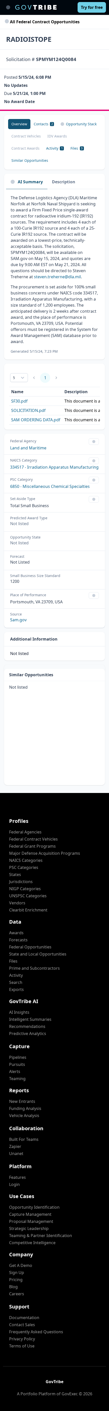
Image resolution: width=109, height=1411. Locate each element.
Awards (16, 933)
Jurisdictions (21, 881)
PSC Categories (23, 867)
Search (15, 982)
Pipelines (17, 1057)
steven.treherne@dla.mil (57, 277)
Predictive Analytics (27, 1033)
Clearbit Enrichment (28, 910)
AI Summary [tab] (30, 182)
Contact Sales (22, 1324)
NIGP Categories (25, 888)
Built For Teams (24, 1139)
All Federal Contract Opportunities (44, 22)
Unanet (16, 1153)
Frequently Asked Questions (36, 1332)
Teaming (17, 1078)
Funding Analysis (25, 1108)
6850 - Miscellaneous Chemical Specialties (50, 486)
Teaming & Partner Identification (40, 1235)
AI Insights (19, 1012)
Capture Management (30, 1214)
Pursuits (17, 1064)
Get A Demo (20, 1265)
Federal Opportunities (30, 947)
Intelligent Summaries (30, 1019)
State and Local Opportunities (37, 954)
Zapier (15, 1146)
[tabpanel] (54, 274)
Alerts (14, 1071)
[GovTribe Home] (36, 7)
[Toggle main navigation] (8, 7)
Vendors (17, 903)
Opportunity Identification (34, 1207)
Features (17, 1177)
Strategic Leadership (29, 1228)
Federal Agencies (25, 832)
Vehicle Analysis (24, 1115)
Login (14, 1184)
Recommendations (27, 1026)
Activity (16, 975)
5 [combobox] (14, 377)
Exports (16, 989)
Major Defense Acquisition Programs (44, 853)
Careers (16, 1294)
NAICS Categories (26, 860)
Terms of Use (21, 1346)
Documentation (24, 1317)
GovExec (70, 1394)
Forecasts (18, 940)
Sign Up (16, 1272)
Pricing (16, 1279)
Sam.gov (18, 620)
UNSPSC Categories (28, 896)
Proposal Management (31, 1221)
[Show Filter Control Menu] (94, 441)
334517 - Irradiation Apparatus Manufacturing (54, 467)
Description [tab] (63, 182)
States (15, 874)
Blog (13, 1286)
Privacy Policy (22, 1339)
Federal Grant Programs (32, 846)
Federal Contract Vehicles (33, 839)
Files (13, 961)
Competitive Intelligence (32, 1242)
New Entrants (22, 1101)
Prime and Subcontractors (34, 968)
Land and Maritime (28, 448)
